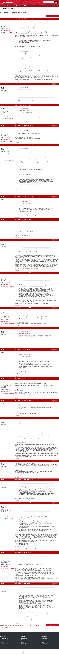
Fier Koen (20, 89)
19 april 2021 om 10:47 (27, 333)
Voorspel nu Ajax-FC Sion (5, 30)
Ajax (3, 88)
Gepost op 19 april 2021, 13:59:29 (20, 583)
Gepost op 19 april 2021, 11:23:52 (20, 307)
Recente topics (4, 8)
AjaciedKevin (20, 423)
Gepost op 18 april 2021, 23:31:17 (20, 105)
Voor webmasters (24, 638)
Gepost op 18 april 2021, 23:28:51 (20, 18)
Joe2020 (2, 87)
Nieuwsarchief (2, 644)
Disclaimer (23, 639)
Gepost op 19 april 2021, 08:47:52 (21, 144)
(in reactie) (29, 18)
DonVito (20, 40)
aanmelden (56, 5)
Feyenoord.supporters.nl (46, 639)
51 (31, 15)
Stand (1, 641)
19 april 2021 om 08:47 (26, 201)
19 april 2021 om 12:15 (27, 508)
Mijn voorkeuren (45, 643)
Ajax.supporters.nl (45, 638)
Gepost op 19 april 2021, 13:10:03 (20, 502)
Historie (13, 12)
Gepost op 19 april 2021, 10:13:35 (20, 219)
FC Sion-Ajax (11, 32)
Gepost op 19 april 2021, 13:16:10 (20, 552)
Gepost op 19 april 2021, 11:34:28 (20, 328)
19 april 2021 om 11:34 (27, 354)
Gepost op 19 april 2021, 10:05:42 (21, 196)
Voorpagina (4, 5)
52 (32, 15)
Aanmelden (2, 638)
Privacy (22, 641)
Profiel (25, 5)
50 (30, 15)
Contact (22, 644)
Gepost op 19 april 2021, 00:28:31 (21, 125)
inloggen (51, 5)
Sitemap (43, 642)
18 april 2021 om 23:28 (27, 150)
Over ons (23, 636)
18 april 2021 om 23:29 (27, 110)
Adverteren (23, 642)
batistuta (2, 463)
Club (22, 5)
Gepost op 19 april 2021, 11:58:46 (20, 378)
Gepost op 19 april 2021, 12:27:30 (20, 460)
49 (29, 15)
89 (36, 15)
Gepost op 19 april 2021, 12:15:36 (20, 417)
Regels (9, 8)
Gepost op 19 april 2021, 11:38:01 (20, 349)
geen (9, 28)
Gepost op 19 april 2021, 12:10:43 (20, 400)
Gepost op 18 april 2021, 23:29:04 (21, 84)
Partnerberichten (24, 643)
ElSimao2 (2, 22)
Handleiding (13, 8)
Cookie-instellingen (45, 644)
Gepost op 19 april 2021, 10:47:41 (20, 272)
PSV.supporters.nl (45, 641)
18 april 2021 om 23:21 (27, 89)
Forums (12, 5)
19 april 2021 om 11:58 (28, 423)
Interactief (18, 5)
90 (37, 15)
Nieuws (8, 5)
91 (38, 15)
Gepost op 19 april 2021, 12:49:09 (20, 479)
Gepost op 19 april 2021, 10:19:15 (20, 239)
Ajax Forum (4, 12)
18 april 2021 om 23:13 (27, 40)
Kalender (1, 642)
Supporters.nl (45, 636)
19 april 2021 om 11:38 (27, 405)
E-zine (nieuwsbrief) (4, 643)
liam (2, 148)
